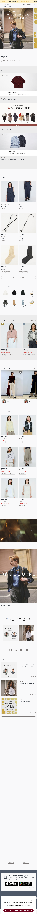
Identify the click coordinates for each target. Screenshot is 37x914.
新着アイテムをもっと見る (18, 277)
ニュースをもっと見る (18, 717)
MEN (34, 4)
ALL (24, 4)
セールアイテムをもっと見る (18, 511)
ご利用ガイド (11, 862)
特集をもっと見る (18, 164)
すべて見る (33, 320)
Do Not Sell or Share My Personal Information (18, 910)
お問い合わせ (26, 862)
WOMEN (29, 4)
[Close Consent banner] (34, 897)
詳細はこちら (31, 888)
